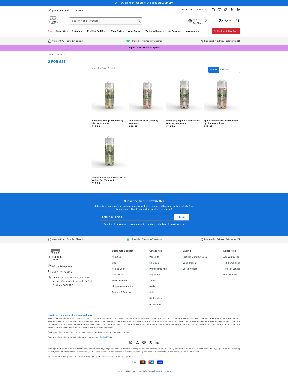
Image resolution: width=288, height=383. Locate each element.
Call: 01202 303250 (62, 272)
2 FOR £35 (60, 54)
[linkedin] (237, 10)
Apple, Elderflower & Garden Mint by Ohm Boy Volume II (221, 122)
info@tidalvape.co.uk (63, 266)
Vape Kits (154, 257)
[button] (62, 31)
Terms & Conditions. (163, 371)
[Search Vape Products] (139, 21)
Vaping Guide (119, 269)
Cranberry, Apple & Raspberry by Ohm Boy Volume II (183, 122)
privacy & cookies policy (172, 224)
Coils (151, 292)
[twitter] (231, 10)
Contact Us (117, 274)
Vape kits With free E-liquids (144, 47)
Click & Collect (186, 9)
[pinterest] (225, 10)
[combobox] (105, 21)
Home (50, 54)
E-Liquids (154, 263)
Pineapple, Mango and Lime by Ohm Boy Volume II (107, 122)
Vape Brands (189, 263)
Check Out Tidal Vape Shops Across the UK (70, 315)
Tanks (152, 280)
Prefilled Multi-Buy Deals (226, 31)
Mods (152, 286)
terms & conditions (145, 224)
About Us (201, 9)
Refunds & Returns (121, 292)
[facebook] (212, 10)
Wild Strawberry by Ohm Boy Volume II (143, 122)
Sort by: (213, 69)
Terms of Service (231, 269)
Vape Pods (154, 274)
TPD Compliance (231, 263)
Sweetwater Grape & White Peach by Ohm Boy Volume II (109, 178)
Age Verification (231, 257)
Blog (114, 263)
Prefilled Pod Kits (158, 269)
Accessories (155, 304)
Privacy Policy (230, 274)
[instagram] (218, 10)
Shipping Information (123, 286)
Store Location (119, 280)
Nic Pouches (155, 298)
